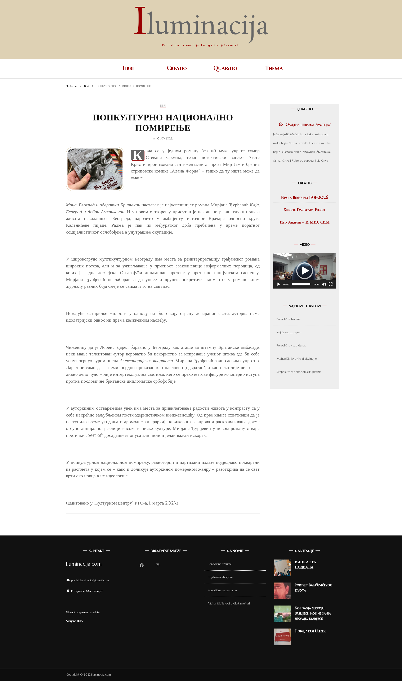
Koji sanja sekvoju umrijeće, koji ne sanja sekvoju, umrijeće (313, 613)
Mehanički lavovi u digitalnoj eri (297, 358)
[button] (304, 270)
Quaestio (225, 68)
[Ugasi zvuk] (324, 284)
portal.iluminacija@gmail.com (90, 580)
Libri (128, 68)
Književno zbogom (289, 332)
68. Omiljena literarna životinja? (305, 124)
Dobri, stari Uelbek (310, 631)
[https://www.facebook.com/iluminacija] (141, 565)
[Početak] (279, 284)
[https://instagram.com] (157, 565)
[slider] (301, 284)
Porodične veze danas (291, 345)
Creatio (177, 68)
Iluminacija (201, 27)
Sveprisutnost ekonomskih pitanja (299, 372)
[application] (304, 271)
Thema (274, 68)
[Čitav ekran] (331, 284)
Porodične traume (288, 319)
